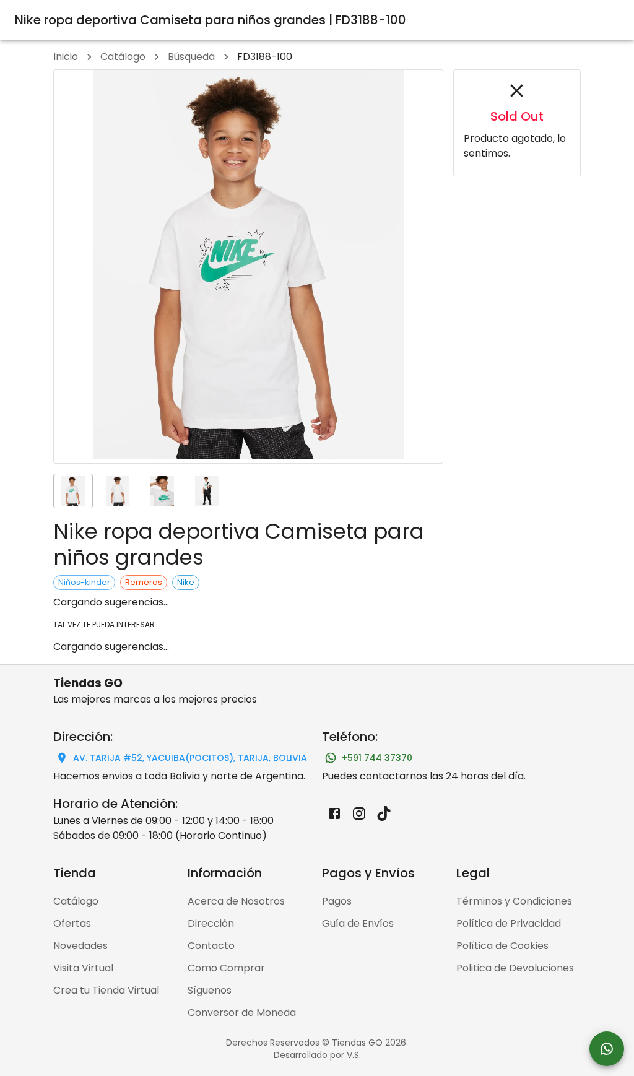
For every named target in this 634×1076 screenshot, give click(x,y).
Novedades (80, 946)
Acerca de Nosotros (236, 901)
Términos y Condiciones (514, 901)
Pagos (337, 901)
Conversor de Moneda (242, 1012)
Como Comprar (226, 968)
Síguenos (210, 990)
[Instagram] (359, 813)
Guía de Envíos (358, 923)
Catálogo (122, 57)
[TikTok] (383, 813)
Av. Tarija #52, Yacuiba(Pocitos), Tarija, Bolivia (190, 758)
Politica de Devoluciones (515, 968)
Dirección (211, 923)
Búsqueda (191, 57)
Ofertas (72, 923)
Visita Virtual (83, 968)
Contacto (211, 946)
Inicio (65, 57)
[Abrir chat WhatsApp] (606, 1048)
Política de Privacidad (508, 923)
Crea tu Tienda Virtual (106, 990)
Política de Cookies (502, 946)
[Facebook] (334, 813)
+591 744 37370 (377, 758)
